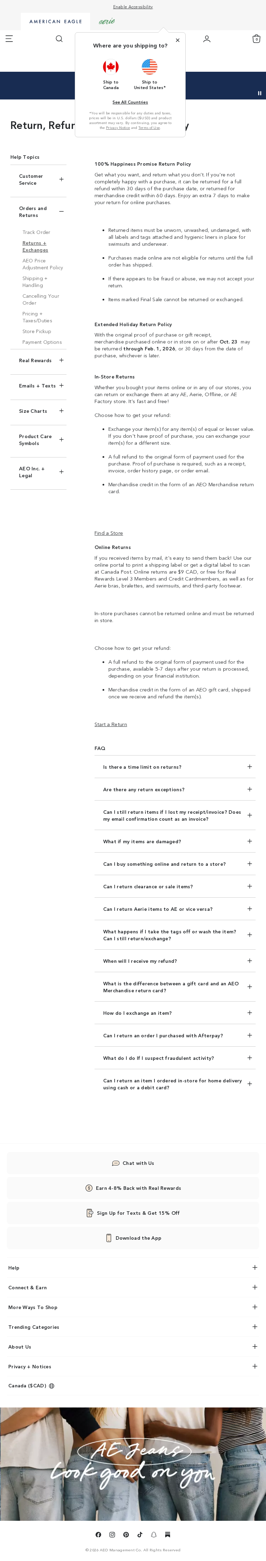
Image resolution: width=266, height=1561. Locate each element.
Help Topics (24, 156)
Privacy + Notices (29, 1366)
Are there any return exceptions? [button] (144, 789)
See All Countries (130, 102)
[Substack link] (167, 1535)
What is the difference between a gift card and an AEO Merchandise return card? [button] (171, 987)
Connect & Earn (27, 1287)
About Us (19, 1346)
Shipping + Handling (35, 281)
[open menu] (9, 39)
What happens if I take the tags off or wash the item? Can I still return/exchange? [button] (170, 935)
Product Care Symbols (35, 439)
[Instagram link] (112, 1535)
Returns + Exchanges (35, 246)
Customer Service (31, 179)
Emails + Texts (37, 385)
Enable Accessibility (133, 6)
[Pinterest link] (126, 1535)
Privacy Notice (118, 127)
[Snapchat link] (154, 1535)
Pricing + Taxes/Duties (38, 317)
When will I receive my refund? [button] (140, 960)
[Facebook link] (98, 1535)
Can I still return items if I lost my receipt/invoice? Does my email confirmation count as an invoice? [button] (172, 815)
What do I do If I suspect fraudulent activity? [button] (158, 1057)
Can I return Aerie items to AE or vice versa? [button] (158, 908)
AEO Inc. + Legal (32, 472)
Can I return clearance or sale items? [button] (148, 886)
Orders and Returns (33, 211)
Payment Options (42, 341)
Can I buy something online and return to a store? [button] (164, 863)
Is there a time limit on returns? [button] (142, 766)
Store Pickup (37, 331)
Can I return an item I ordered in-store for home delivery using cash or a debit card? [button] (172, 1084)
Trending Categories (34, 1326)
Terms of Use (149, 127)
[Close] (177, 40)
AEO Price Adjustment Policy (43, 264)
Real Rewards (35, 360)
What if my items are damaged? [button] (142, 841)
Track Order (37, 231)
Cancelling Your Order (41, 299)
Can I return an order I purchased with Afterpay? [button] (163, 1035)
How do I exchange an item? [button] (137, 1012)
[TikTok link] (140, 1535)
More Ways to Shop (32, 1306)
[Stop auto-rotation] (260, 93)
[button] (111, 74)
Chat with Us (138, 1162)
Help (13, 1267)
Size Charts (33, 410)
